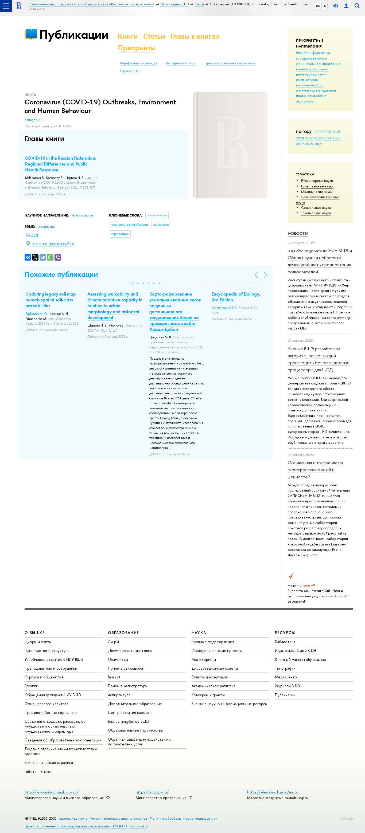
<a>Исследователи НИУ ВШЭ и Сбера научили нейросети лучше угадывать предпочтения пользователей (320, 261)
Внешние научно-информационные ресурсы (229, 703)
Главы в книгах (195, 36)
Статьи (154, 36)
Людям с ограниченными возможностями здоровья (61, 751)
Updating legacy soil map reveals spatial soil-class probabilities (50, 300)
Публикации (73, 34)
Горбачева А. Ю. (36, 314)
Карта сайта (138, 826)
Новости (298, 233)
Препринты (136, 47)
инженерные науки (311, 74)
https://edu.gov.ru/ (152, 792)
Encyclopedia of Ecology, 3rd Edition (236, 297)
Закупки (31, 685)
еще (318, 143)
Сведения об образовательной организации (63, 739)
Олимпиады (118, 659)
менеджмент (326, 90)
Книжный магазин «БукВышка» (300, 659)
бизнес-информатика (313, 52)
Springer (30, 120)
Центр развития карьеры (129, 712)
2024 (300, 138)
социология (316, 95)
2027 (318, 131)
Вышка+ (114, 676)
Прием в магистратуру (127, 685)
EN (324, 6)
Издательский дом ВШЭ (295, 650)
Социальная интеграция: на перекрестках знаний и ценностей (315, 469)
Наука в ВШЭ (129, 71)
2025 (336, 131)
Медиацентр (286, 676)
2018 (309, 143)
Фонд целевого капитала (46, 703)
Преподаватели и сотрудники (51, 668)
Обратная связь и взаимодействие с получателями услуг (139, 741)
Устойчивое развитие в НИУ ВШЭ (54, 659)
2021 (327, 138)
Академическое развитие (214, 685)
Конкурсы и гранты (208, 694)
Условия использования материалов (118, 818)
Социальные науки (316, 207)
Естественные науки (317, 186)
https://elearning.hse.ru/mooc (273, 792)
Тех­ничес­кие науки (316, 212)
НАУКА (199, 632)
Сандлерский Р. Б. (224, 308)
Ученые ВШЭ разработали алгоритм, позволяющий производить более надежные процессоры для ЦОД (319, 359)
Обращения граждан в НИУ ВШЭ (53, 694)
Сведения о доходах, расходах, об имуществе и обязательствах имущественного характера (55, 726)
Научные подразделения (213, 641)
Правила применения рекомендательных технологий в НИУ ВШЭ (76, 826)
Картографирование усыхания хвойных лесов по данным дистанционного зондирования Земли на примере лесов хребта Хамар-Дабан (175, 311)
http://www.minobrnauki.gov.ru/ (52, 792)
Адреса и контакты (73, 818)
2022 (318, 138)
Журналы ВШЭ (287, 685)
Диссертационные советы (215, 668)
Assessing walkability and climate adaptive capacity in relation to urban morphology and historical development (114, 305)
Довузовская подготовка (130, 650)
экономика (304, 101)
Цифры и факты (38, 641)
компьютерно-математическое (309, 82)
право (301, 95)
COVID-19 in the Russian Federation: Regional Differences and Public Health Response (60, 164)
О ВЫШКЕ (35, 632)
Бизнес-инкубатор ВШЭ (128, 721)
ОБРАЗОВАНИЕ (123, 632)
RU (318, 6)
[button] (132, 283)
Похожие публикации (61, 274)
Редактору (346, 817)
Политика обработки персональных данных (183, 818)
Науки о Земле (82, 215)
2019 (300, 143)
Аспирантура (119, 694)
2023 (309, 138)
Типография (285, 668)
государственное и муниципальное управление (318, 61)
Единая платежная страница (49, 762)
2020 (337, 138)
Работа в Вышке (38, 771)
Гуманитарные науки (317, 180)
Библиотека (285, 641)
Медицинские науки (317, 191)
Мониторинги (204, 659)
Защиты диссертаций (210, 676)
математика (305, 90)
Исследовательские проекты (217, 650)
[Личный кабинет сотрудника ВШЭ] (346, 6)
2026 (327, 131)
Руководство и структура (47, 650)
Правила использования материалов (230, 63)
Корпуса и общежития (44, 676)
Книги (128, 36)
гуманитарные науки (312, 68)
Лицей (113, 641)
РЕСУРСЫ (285, 632)
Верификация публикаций (138, 63)
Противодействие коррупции (51, 712)
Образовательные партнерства (135, 730)
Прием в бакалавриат (126, 668)
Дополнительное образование (135, 703)
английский (46, 227)
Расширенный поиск (181, 63)
